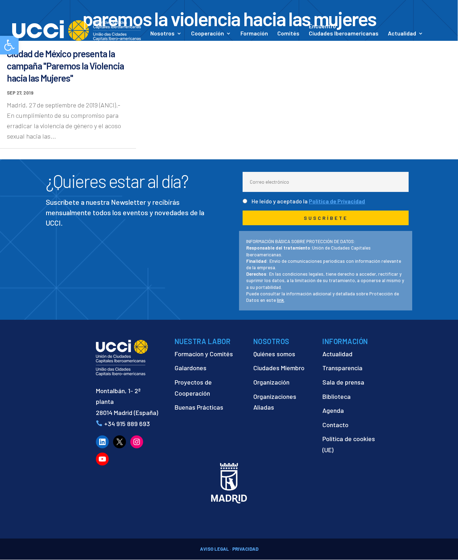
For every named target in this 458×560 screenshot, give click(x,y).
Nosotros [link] (162, 34)
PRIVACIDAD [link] (245, 549)
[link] (76, 30)
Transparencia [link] (342, 368)
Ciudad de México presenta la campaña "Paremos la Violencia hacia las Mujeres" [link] (65, 65)
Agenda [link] (333, 410)
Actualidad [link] (402, 34)
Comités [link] (288, 34)
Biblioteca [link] (336, 396)
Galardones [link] (190, 368)
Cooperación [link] (207, 34)
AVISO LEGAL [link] (214, 549)
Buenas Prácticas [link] (199, 407)
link (280, 300)
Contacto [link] (162, 43)
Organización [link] (271, 382)
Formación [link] (254, 34)
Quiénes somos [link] (274, 354)
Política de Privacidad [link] (337, 201)
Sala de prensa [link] (343, 382)
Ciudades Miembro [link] (278, 368)
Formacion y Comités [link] (204, 354)
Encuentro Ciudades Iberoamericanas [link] (344, 30)
